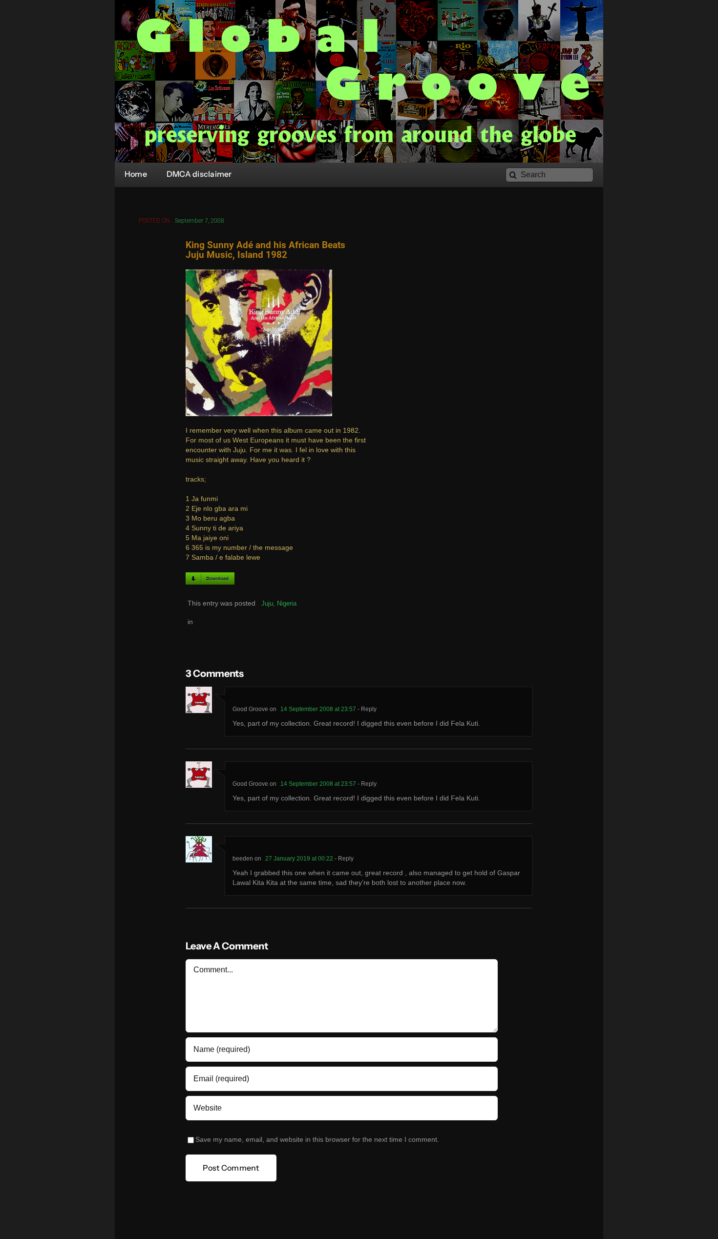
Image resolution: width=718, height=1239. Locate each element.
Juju (267, 603)
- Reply (366, 709)
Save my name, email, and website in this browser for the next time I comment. (317, 1139)
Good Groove (250, 709)
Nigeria (286, 603)
